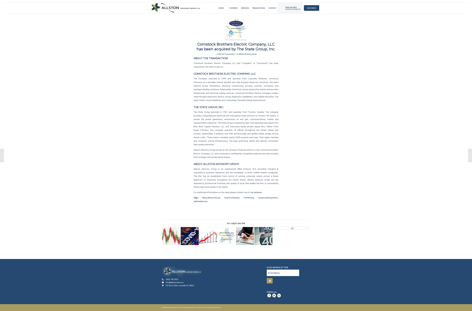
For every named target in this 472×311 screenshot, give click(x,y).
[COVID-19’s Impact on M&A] (190, 236)
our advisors (256, 192)
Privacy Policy (200, 307)
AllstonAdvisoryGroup (211, 198)
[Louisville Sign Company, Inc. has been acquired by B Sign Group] (300, 236)
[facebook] (269, 295)
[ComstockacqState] (236, 29)
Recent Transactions (227, 54)
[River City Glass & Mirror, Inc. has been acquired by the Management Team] (282, 236)
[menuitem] (221, 8)
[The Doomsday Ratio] (208, 236)
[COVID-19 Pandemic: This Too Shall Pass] (171, 236)
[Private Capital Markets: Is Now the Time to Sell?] (245, 236)
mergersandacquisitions (268, 198)
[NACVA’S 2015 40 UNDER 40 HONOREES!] (263, 236)
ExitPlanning (249, 198)
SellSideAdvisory (200, 201)
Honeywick (217, 307)
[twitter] (274, 295)
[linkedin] (279, 295)
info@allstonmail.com (175, 282)
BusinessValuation (232, 198)
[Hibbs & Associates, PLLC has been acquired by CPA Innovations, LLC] (227, 236)
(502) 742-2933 (172, 279)
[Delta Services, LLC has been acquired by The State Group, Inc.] (470, 155)
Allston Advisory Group (248, 54)
